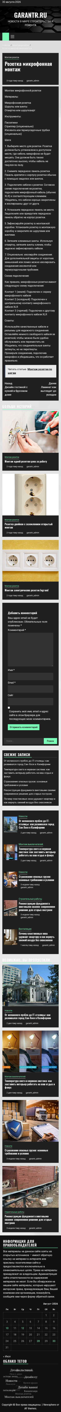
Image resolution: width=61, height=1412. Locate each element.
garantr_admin (33, 81)
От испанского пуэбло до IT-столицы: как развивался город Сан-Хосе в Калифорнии (36, 824)
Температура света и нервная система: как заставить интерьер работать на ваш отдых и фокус (28, 773)
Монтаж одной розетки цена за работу (26, 461)
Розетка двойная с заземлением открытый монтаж (28, 525)
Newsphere (49, 1404)
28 (38, 1341)
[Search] (56, 37)
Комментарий (17, 630)
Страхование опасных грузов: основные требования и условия (36, 878)
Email (11, 682)
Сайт (10, 695)
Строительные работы (30, 899)
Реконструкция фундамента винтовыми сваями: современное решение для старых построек (37, 907)
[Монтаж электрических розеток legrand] (30, 561)
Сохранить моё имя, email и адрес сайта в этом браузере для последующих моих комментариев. (30, 715)
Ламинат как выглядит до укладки (48, 389)
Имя (11, 670)
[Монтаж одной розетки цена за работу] (30, 432)
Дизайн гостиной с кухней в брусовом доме (16, 389)
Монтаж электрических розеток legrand (26, 590)
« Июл (6, 1356)
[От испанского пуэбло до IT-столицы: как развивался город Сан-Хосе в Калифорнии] (10, 824)
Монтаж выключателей (31, 844)
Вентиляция (25, 929)
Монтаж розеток (12, 57)
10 (7, 1328)
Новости (23, 816)
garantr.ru (30, 15)
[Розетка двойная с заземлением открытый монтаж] (30, 494)
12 (22, 1328)
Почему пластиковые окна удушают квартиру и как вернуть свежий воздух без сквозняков (36, 937)
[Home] (5, 36)
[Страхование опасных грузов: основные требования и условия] (10, 879)
